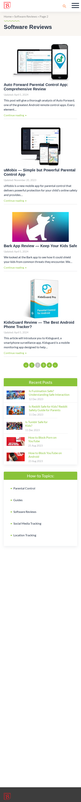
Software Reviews (24, 511)
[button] (75, 5)
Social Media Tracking (27, 523)
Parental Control (24, 488)
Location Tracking (24, 535)
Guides (18, 500)
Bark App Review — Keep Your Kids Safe (40, 246)
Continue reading (14, 115)
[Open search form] (64, 6)
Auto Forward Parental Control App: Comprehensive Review (36, 87)
